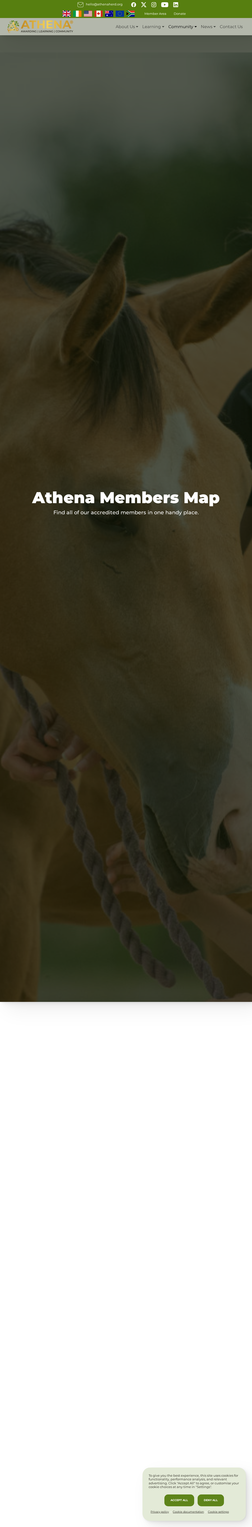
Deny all (211, 1500)
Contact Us (231, 26)
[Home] (40, 26)
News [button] (206, 26)
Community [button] (180, 26)
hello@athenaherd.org (104, 4)
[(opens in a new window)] (133, 4)
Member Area (155, 14)
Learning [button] (151, 26)
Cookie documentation (188, 1511)
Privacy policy (160, 1511)
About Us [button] (125, 26)
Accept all (179, 1500)
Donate (180, 14)
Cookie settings (218, 1511)
